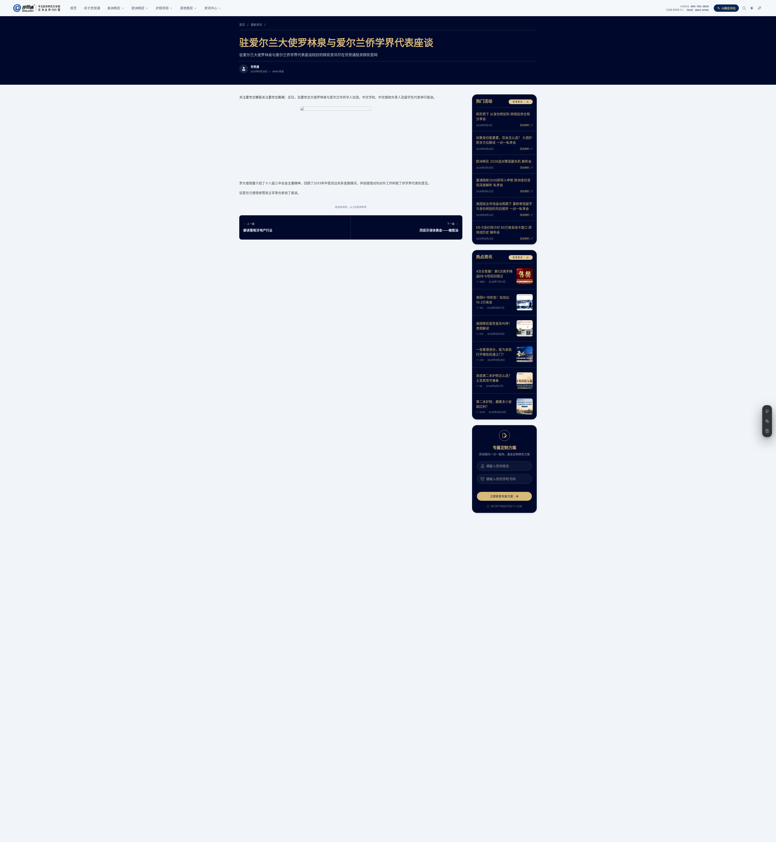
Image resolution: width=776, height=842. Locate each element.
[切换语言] (759, 8)
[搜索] (744, 8)
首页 (73, 8)
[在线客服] (767, 411)
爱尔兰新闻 (276, 97)
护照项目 (162, 8)
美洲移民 (113, 8)
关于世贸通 (92, 8)
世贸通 (255, 66)
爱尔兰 (305, 97)
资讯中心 (210, 8)
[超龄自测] (767, 431)
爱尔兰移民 (254, 97)
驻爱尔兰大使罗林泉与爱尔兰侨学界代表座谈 (336, 43)
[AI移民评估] (767, 421)
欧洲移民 (138, 8)
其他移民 (186, 8)
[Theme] (752, 8)
